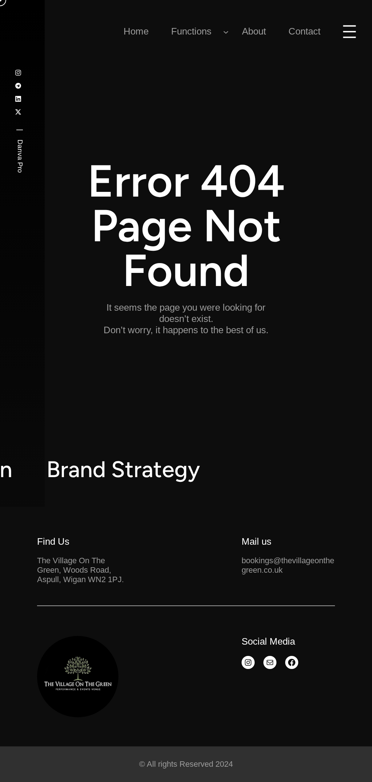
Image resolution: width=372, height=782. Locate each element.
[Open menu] (349, 32)
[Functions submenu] (226, 32)
